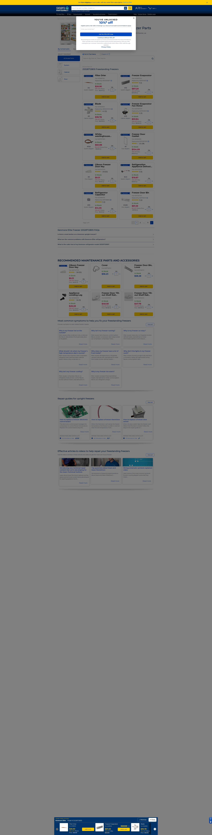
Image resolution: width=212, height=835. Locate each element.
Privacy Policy (106, 47)
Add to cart (88, 829)
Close (152, 820)
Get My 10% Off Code (106, 34)
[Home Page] (63, 9)
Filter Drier (72, 824)
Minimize (142, 820)
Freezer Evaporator (111, 824)
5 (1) (129, 826)
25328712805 (77, 820)
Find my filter (127, 2)
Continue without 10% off (106, 38)
